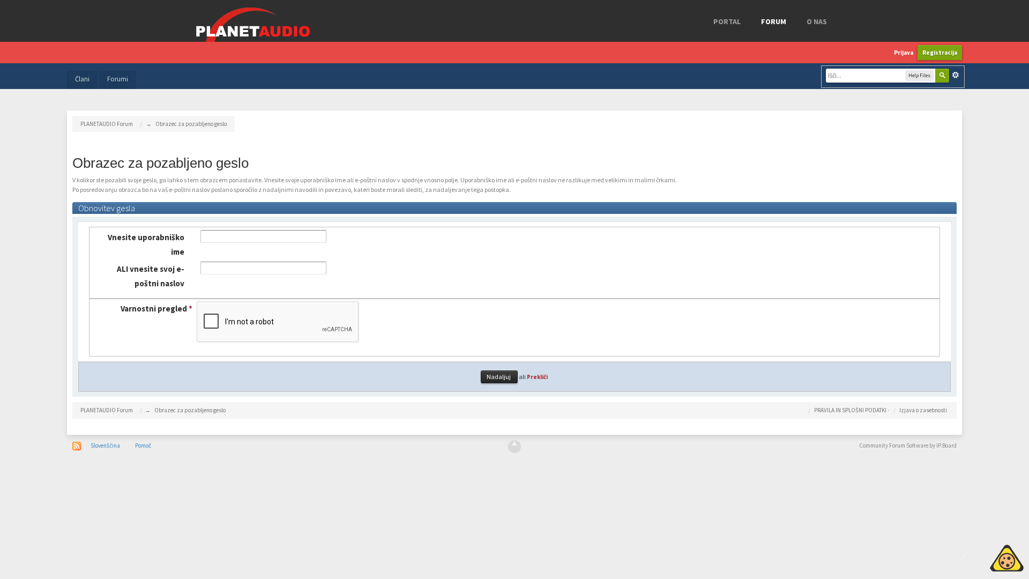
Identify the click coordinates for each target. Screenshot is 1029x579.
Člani (82, 79)
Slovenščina (105, 445)
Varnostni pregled (156, 308)
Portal (727, 21)
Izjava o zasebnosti (923, 410)
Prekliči (537, 377)
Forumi (117, 79)
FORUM (773, 21)
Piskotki (982, 556)
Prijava (903, 52)
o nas (817, 21)
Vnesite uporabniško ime (146, 244)
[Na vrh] (514, 446)
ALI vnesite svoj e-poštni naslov (150, 276)
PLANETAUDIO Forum (106, 410)
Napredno (955, 75)
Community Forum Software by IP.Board (908, 445)
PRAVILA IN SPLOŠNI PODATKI (850, 410)
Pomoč (143, 445)
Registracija (939, 52)
